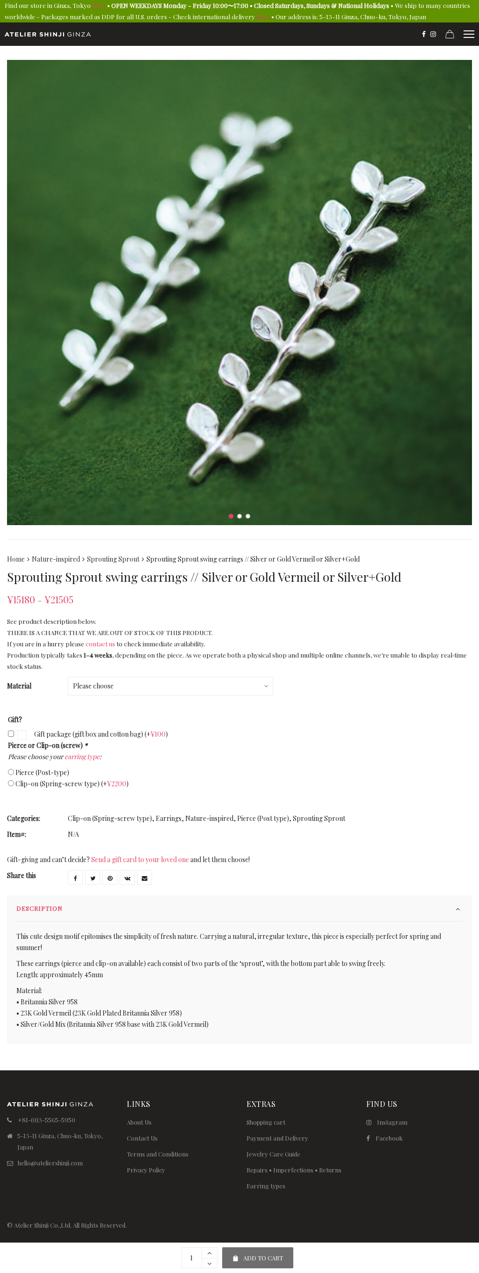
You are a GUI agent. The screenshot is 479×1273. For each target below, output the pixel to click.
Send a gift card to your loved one (140, 859)
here (99, 5)
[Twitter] (92, 877)
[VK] (127, 877)
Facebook (389, 1138)
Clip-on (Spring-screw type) (72, 783)
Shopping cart (266, 1122)
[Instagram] (433, 34)
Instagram (392, 1122)
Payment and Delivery (277, 1138)
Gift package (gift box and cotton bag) (100, 734)
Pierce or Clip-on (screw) (47, 745)
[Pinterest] (109, 877)
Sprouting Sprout (113, 559)
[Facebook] (424, 34)
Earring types (266, 1186)
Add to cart (257, 1254)
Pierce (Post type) (263, 818)
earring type (82, 756)
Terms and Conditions (158, 1154)
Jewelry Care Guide (273, 1154)
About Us (139, 1122)
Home (16, 559)
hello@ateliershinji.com (50, 1163)
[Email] (144, 877)
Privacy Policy (146, 1170)
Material (19, 685)
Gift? (15, 719)
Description (39, 908)
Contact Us (142, 1138)
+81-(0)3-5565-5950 (46, 1120)
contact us (100, 644)
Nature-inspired (56, 559)
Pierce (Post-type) (42, 772)
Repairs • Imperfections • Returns (294, 1170)
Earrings (168, 818)
